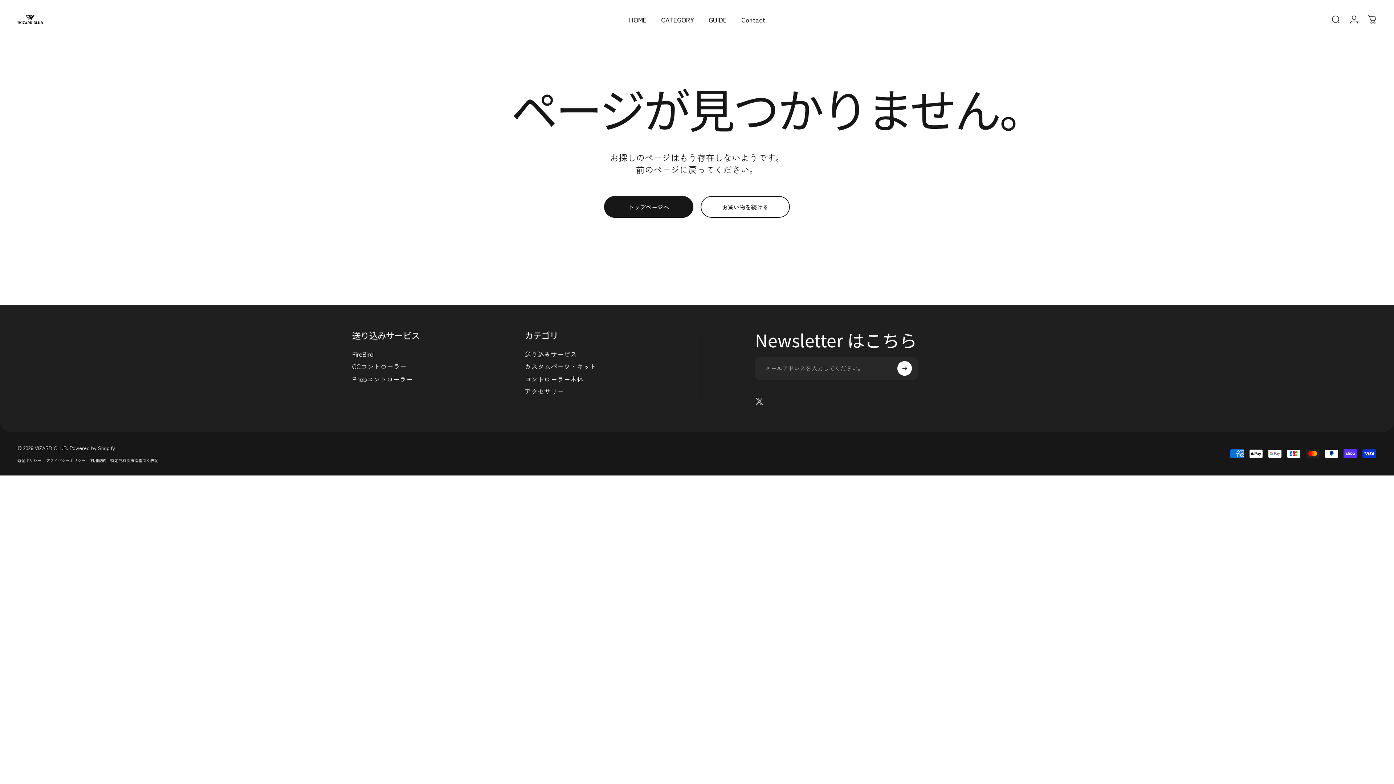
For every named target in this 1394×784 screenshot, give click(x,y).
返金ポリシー (29, 460)
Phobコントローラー (382, 379)
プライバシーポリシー (66, 460)
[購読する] (904, 368)
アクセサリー (544, 391)
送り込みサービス (551, 354)
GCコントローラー (379, 366)
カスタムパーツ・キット (560, 366)
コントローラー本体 (554, 379)
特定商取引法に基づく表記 (134, 460)
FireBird (363, 354)
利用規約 (98, 460)
